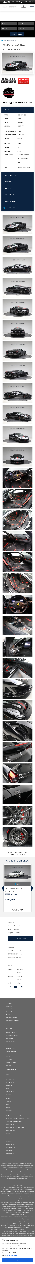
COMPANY (8, 1074)
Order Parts (8, 1057)
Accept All (17, 1260)
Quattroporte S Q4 (10, 1153)
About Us (8, 1094)
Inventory (9, 1003)
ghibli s (8, 1107)
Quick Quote (9, 1014)
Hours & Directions (10, 1080)
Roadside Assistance (11, 1062)
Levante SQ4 (9, 1141)
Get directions (20, 938)
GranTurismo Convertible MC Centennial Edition (18, 1118)
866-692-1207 (17, 954)
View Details (17, 910)
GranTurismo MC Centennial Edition (15, 1127)
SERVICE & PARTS (10, 1048)
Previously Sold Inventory (12, 1020)
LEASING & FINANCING (12, 1032)
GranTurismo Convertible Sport (13, 1121)
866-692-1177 (16, 950)
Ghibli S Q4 (9, 1110)
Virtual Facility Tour (10, 1082)
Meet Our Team (10, 1091)
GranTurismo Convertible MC (13, 1116)
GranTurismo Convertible (12, 1113)
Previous (2, 888)
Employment (9, 1085)
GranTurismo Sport (10, 1130)
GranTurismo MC (10, 1124)
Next (33, 888)
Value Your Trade (10, 1012)
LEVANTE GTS (9, 1136)
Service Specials (10, 1054)
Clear (21, 34)
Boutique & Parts (11, 1070)
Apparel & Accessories (11, 1059)
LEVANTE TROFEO (10, 1144)
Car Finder (9, 1028)
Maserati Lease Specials (12, 1035)
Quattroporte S (9, 1150)
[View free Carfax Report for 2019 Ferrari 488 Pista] (8, 82)
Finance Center (9, 1038)
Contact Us (8, 1077)
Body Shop (8, 1065)
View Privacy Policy (11, 1255)
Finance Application (11, 1041)
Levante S (8, 1139)
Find (13, 34)
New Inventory (9, 1006)
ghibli (7, 1104)
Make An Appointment (11, 1051)
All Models (8, 1101)
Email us (10, 960)
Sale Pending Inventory (11, 1017)
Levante (8, 1133)
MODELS (8, 1098)
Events (7, 1088)
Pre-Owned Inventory (11, 1009)
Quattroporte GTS (10, 1147)
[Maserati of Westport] (9, 7)
